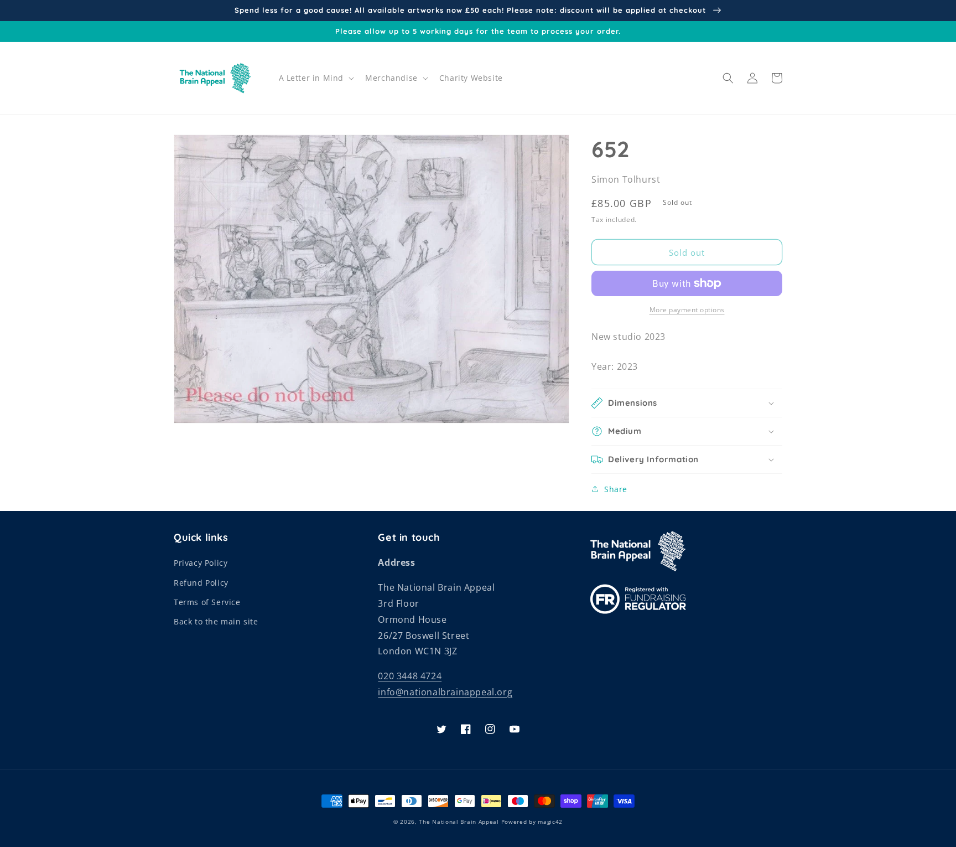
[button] (315, 78)
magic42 (550, 821)
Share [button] (615, 489)
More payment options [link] (687, 309)
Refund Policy (201, 582)
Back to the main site (216, 621)
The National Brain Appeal (459, 821)
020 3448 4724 (409, 676)
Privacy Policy (200, 562)
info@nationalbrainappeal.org (445, 692)
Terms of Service (207, 602)
